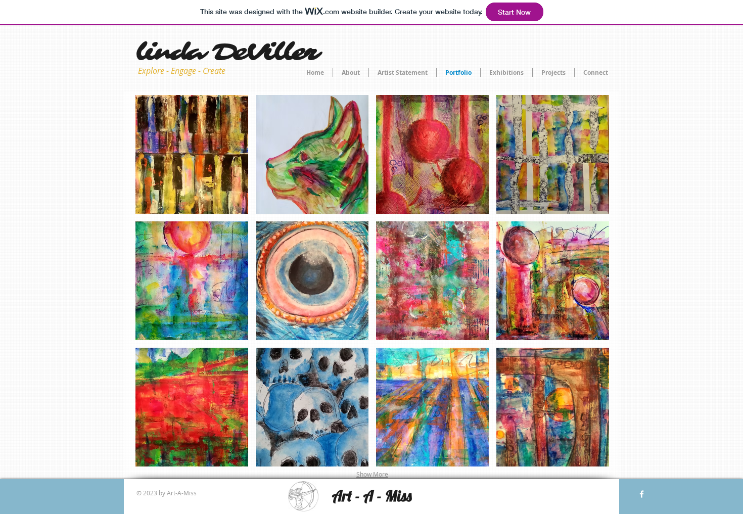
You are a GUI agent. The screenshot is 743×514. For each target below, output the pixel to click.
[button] (191, 154)
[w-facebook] (641, 494)
